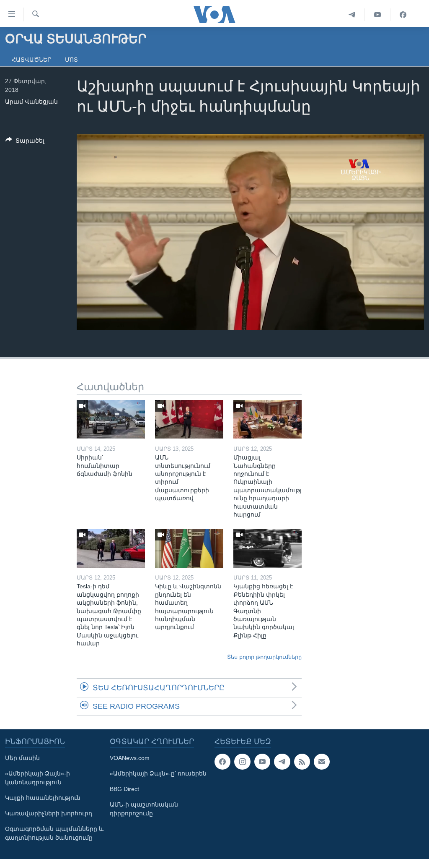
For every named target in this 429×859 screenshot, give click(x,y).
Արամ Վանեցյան (31, 101)
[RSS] (302, 762)
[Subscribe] (322, 762)
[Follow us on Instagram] (242, 762)
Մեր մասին (22, 758)
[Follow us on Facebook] (222, 762)
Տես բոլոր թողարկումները (264, 657)
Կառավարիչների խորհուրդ (48, 813)
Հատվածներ (32, 59)
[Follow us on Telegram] (282, 762)
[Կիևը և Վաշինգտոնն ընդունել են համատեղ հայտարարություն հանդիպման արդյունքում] (189, 548)
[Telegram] (352, 14)
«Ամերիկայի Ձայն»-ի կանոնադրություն (37, 778)
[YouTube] (377, 14)
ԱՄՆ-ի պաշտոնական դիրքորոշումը (144, 809)
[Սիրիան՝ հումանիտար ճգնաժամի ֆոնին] (111, 419)
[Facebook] (403, 14)
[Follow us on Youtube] (262, 762)
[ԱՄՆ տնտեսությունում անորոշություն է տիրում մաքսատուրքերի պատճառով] (189, 419)
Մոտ (71, 59)
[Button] (24, 142)
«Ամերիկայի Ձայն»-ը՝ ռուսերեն (158, 773)
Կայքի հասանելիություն (42, 797)
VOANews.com (130, 758)
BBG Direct (124, 789)
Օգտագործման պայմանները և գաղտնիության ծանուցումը (54, 833)
